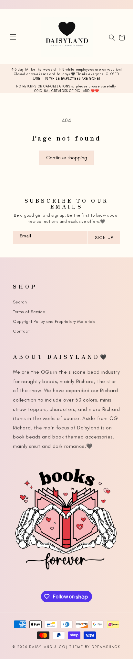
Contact (21, 331)
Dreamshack (106, 647)
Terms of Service (29, 311)
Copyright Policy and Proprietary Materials (54, 321)
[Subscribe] (103, 237)
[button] (13, 37)
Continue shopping (66, 158)
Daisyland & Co (47, 647)
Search (20, 302)
